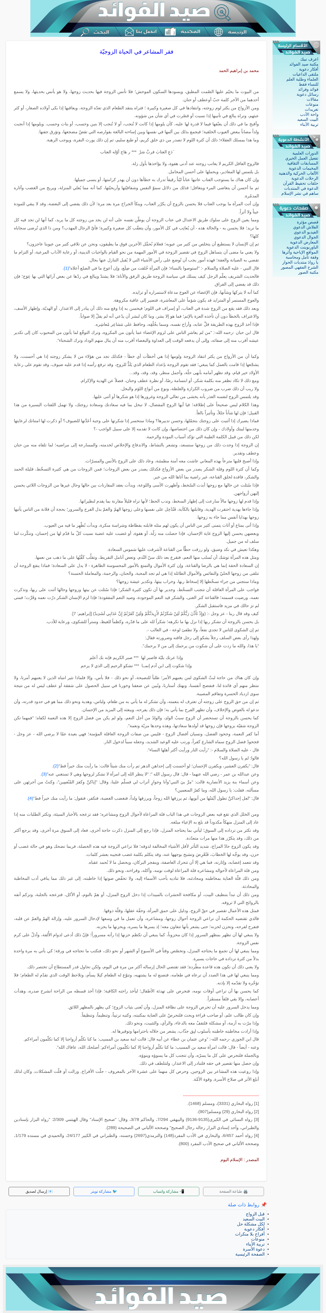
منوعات (311, 104)
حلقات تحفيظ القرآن (300, 183)
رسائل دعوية (307, 94)
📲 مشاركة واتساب (168, 1191)
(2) (55, 766)
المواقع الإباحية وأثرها (300, 252)
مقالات (312, 99)
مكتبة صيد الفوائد (303, 64)
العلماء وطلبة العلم (302, 79)
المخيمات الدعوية (303, 168)
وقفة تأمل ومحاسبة (302, 257)
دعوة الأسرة (254, 1249)
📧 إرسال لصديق (39, 1191)
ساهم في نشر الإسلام (299, 193)
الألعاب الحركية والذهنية (298, 173)
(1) (66, 268)
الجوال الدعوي (306, 237)
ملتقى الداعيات (305, 74)
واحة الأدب (309, 114)
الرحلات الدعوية (304, 178)
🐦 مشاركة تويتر (104, 1191)
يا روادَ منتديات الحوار (300, 262)
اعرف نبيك (309, 59)
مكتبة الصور (308, 272)
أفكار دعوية (308, 69)
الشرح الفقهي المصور (299, 267)
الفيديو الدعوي (306, 232)
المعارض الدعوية (304, 242)
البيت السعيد (307, 119)
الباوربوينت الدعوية (302, 247)
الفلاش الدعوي (305, 227)
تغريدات (311, 109)
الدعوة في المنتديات (301, 188)
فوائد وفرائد (308, 89)
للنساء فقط (308, 84)
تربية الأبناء (309, 124)
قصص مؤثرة (307, 222)
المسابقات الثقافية (302, 163)
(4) (30, 798)
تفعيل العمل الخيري (301, 158)
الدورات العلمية (305, 153)
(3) (44, 774)
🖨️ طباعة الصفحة (233, 1191)
